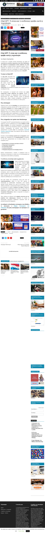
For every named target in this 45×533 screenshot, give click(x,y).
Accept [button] (28, 531)
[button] (42, 11)
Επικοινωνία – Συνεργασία (6, 509)
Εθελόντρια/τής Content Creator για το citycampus (5, 271)
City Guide (29, 11)
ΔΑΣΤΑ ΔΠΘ (34, 420)
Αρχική (4, 8)
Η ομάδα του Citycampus (5, 511)
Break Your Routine (6, 11)
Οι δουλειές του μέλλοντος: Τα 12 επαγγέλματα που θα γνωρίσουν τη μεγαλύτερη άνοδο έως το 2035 (37, 426)
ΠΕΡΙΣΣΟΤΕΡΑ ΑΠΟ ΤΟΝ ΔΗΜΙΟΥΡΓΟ (17, 261)
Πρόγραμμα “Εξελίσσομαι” (6, 244)
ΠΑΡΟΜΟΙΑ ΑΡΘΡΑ (5, 261)
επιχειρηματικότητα (23, 231)
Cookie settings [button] (21, 531)
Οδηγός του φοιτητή (22, 11)
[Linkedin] (37, 1)
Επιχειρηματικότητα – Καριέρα (25, 8)
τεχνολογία (11, 233)
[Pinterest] (39, 1)
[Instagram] (35, 1)
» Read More (33, 68)
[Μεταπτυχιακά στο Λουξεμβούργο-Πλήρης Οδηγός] (15, 267)
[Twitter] (41, 1)
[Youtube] (43, 1)
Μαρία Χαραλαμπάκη (15, 231)
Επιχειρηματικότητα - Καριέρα (5, 18)
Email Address (34, 409)
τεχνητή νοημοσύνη (4, 233)
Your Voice (14, 11)
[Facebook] (34, 1)
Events (33, 11)
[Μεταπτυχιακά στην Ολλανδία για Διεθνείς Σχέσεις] (25, 267)
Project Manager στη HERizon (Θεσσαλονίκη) (37, 441)
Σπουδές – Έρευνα (9, 8)
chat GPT (9, 231)
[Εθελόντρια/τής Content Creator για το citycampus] (5, 267)
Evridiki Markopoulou (13, 251)
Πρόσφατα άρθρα (21, 18)
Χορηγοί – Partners (4, 513)
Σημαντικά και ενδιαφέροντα (14, 18)
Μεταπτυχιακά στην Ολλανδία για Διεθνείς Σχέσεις (24, 271)
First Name (33, 412)
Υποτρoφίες (16, 8)
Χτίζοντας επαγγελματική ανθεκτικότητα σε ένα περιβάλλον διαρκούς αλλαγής (37, 435)
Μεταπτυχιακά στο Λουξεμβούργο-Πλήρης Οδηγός (15, 271)
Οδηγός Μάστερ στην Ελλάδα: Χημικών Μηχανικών (23, 245)
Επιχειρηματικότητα (27, 18)
